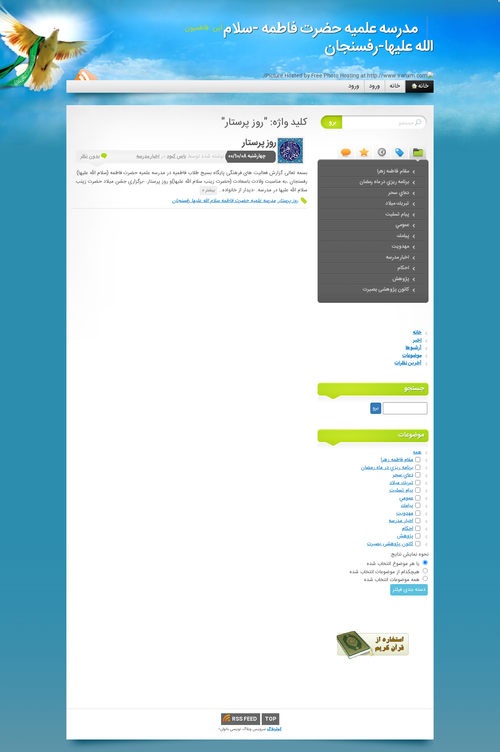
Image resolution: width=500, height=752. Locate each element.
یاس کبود (176, 156)
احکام (407, 528)
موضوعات (411, 355)
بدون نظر (90, 156)
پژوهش (405, 536)
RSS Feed (244, 719)
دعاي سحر (403, 475)
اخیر (417, 340)
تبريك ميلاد (401, 483)
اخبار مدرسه (147, 156)
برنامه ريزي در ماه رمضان (387, 467)
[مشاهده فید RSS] (85, 78)
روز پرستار (259, 142)
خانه (395, 86)
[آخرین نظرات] (346, 152)
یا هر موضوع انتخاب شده (393, 564)
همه (417, 452)
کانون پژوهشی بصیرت (390, 544)
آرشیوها (413, 348)
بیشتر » (208, 190)
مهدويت (404, 513)
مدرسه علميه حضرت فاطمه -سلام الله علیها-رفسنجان (328, 38)
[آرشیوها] (381, 152)
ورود (374, 86)
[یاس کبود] (290, 151)
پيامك (407, 505)
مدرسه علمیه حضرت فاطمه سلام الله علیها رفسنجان (224, 200)
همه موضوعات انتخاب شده (392, 580)
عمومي (406, 498)
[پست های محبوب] (363, 152)
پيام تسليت (401, 490)
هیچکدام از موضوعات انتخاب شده (385, 572)
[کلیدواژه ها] (399, 152)
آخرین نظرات (408, 363)
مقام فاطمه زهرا (397, 459)
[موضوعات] (417, 152)
